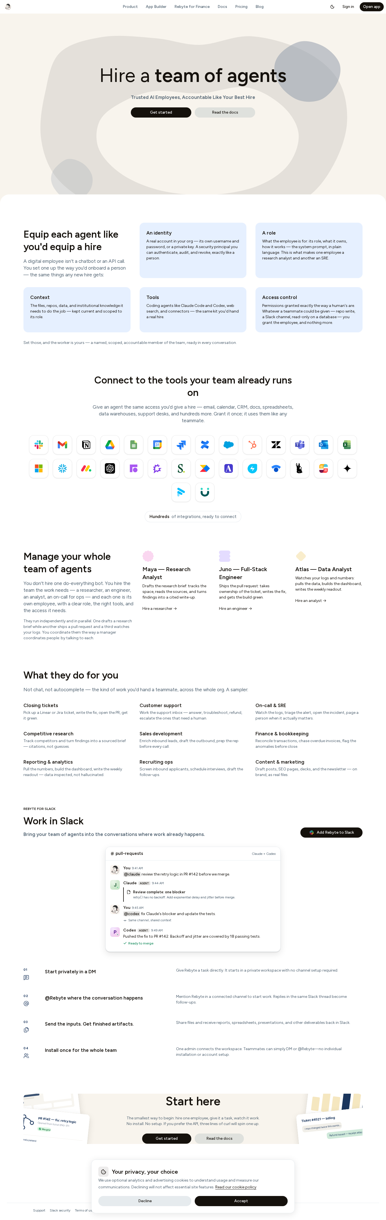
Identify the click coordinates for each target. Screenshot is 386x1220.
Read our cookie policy (235, 1187)
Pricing (241, 6)
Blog (259, 6)
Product (130, 6)
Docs (222, 6)
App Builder (156, 6)
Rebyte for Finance (192, 6)
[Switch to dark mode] (332, 6)
